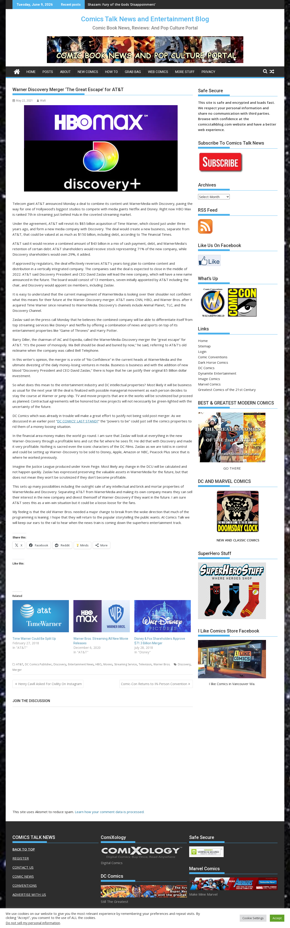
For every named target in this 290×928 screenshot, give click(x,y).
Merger (17, 670)
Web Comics (158, 72)
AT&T (19, 664)
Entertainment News (81, 664)
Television (145, 664)
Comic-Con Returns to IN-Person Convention (154, 684)
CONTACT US (23, 867)
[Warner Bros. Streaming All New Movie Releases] (101, 616)
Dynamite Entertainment (217, 373)
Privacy (208, 72)
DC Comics (206, 368)
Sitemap (204, 346)
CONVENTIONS (24, 885)
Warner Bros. (161, 664)
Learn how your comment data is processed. (109, 811)
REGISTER (20, 858)
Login (202, 351)
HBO (98, 664)
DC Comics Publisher (38, 664)
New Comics (88, 72)
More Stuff (185, 72)
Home (31, 72)
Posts (48, 72)
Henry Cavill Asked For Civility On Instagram (50, 684)
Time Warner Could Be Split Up (34, 638)
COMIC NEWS (23, 876)
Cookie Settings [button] (253, 918)
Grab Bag (133, 72)
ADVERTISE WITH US (29, 894)
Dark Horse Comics (213, 362)
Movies (107, 664)
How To (111, 72)
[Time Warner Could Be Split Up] (40, 616)
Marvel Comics (209, 384)
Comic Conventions (212, 357)
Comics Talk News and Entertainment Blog (145, 19)
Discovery (59, 664)
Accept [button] (277, 918)
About (65, 72)
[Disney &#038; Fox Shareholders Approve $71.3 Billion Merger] (162, 616)
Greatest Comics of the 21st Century (227, 389)
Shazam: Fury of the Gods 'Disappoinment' (122, 4)
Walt (43, 100)
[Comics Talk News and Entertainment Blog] (17, 71)
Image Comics (209, 378)
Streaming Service (125, 664)
